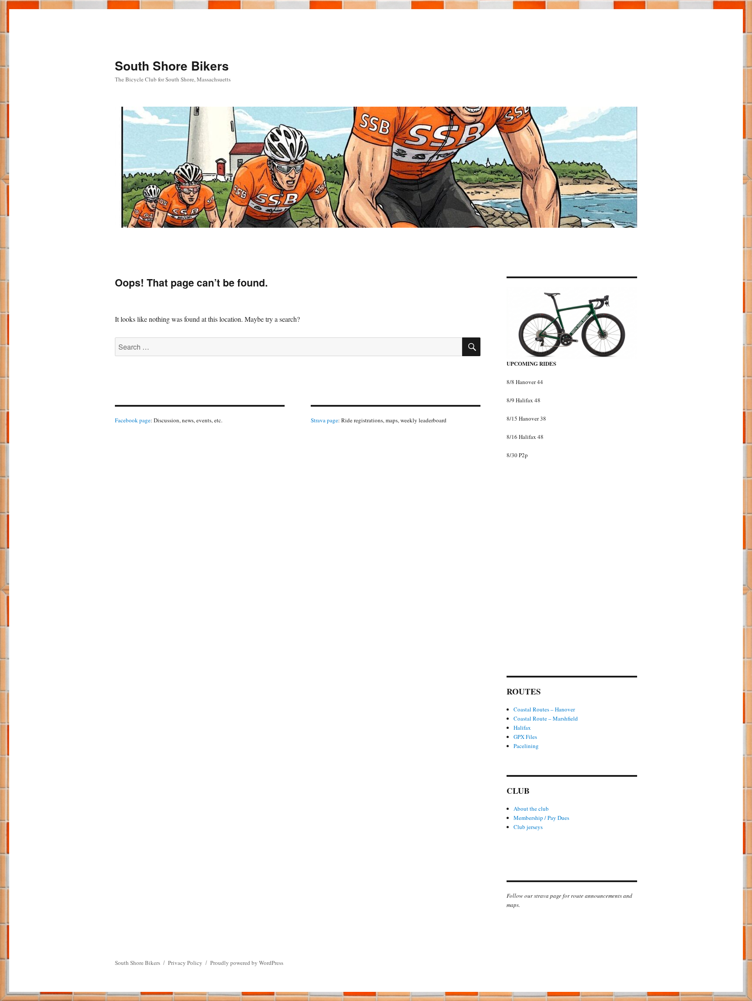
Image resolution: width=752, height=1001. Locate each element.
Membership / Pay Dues (541, 818)
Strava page (324, 420)
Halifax (522, 727)
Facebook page (133, 420)
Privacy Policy (185, 963)
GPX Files (525, 737)
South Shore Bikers (172, 65)
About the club (531, 808)
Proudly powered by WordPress (246, 963)
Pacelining (526, 746)
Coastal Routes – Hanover (544, 709)
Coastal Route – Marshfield (546, 718)
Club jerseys (528, 827)
